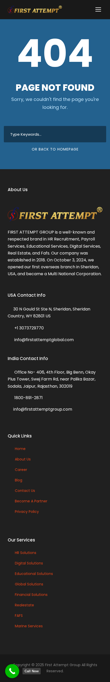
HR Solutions (25, 552)
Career (21, 469)
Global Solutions (29, 584)
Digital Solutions (29, 563)
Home (20, 448)
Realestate (24, 605)
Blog (18, 480)
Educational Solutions (34, 573)
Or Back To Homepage (55, 149)
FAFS (19, 615)
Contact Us (25, 490)
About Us (23, 459)
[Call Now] (12, 671)
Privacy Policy (27, 511)
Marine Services (29, 626)
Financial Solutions (31, 594)
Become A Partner (31, 501)
